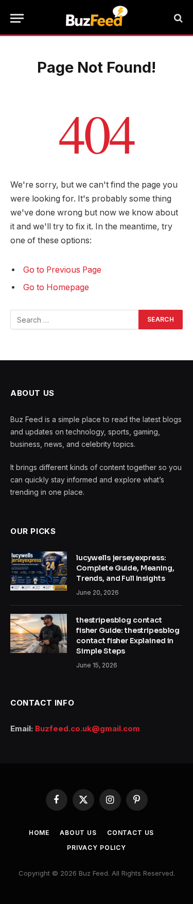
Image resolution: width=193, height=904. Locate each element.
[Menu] (17, 18)
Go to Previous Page (62, 270)
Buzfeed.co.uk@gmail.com (87, 728)
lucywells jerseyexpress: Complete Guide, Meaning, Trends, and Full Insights (125, 568)
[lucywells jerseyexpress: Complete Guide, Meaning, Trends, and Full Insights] (38, 571)
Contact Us (130, 832)
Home (39, 832)
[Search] (177, 18)
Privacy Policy (96, 847)
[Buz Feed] (96, 18)
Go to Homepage (56, 287)
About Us (78, 832)
